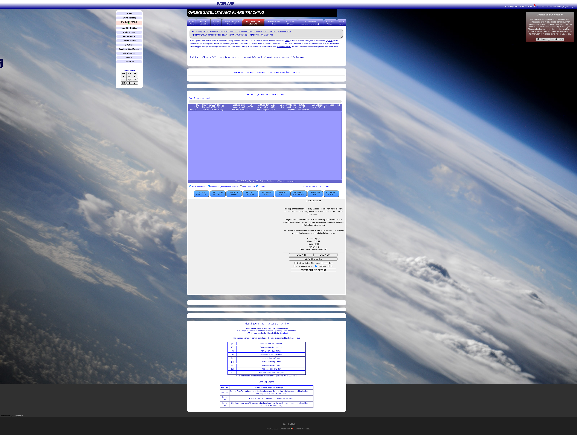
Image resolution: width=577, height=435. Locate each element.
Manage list (206, 98)
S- (135, 77)
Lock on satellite (199, 187)
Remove (197, 98)
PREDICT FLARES (250, 194)
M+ (129, 73)
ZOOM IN (301, 255)
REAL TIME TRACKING (218, 194)
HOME (129, 14)
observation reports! (284, 47)
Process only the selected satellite (224, 187)
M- (129, 77)
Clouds (262, 187)
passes (287, 41)
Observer (307, 186)
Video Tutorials (129, 53)
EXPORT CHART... (313, 259)
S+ (135, 73)
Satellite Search (129, 41)
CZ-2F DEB (257, 31)
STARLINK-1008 (284, 31)
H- (124, 77)
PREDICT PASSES (234, 194)
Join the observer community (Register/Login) (556, 7)
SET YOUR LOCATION (266, 194)
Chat (531, 7)
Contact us (129, 62)
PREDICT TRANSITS (282, 194)
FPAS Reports (129, 36)
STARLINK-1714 (214, 35)
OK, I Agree (542, 39)
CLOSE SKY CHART (331, 194)
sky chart (329, 41)
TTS (124, 83)
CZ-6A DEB (268, 35)
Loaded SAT (316, 107)
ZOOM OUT (325, 255)
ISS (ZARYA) (203, 31)
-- (123, 80)
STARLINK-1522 (231, 31)
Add (190, 98)
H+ (123, 73)
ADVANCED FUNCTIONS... (299, 194)
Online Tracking (129, 18)
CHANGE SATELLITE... (201, 194)
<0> (129, 80)
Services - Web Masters (129, 49)
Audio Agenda (129, 32)
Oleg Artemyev (17, 416)
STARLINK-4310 (242, 35)
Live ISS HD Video (129, 28)
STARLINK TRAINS (129, 22)
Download (129, 45)
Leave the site (556, 39)
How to (129, 57)
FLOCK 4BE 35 (228, 35)
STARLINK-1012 (270, 31)
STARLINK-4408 (256, 35)
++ (135, 80)
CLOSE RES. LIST (315, 194)
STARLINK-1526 (216, 31)
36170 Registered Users (514, 7)
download (284, 333)
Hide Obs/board (249, 187)
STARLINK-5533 (245, 31)
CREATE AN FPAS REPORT (313, 270)
